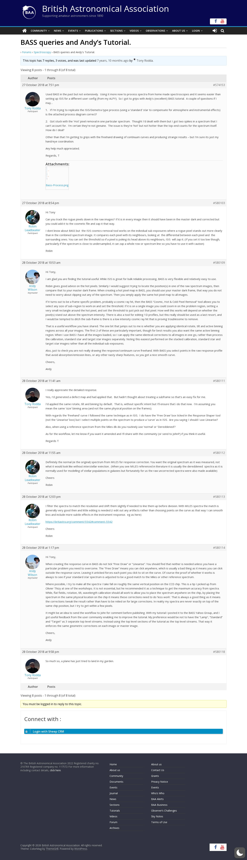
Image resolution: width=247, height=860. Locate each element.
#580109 (219, 263)
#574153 (219, 85)
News (57, 30)
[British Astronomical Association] (24, 31)
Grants (155, 776)
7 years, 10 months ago (113, 61)
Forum (113, 822)
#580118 (219, 652)
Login (196, 30)
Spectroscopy (42, 52)
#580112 (219, 453)
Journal (114, 793)
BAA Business (159, 804)
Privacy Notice (159, 781)
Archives (114, 828)
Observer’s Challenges (164, 810)
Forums (26, 52)
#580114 (219, 548)
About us (115, 770)
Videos (134, 30)
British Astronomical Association (105, 8)
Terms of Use (159, 822)
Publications (94, 30)
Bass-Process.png (57, 185)
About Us (178, 30)
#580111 (219, 381)
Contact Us (157, 770)
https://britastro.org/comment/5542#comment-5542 (79, 521)
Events (73, 30)
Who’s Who (157, 793)
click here (55, 770)
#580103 (219, 203)
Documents (116, 781)
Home (113, 764)
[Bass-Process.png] (57, 173)
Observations (155, 30)
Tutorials (115, 810)
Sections (116, 30)
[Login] (215, 31)
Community (39, 30)
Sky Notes (157, 816)
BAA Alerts (157, 799)
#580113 (219, 497)
